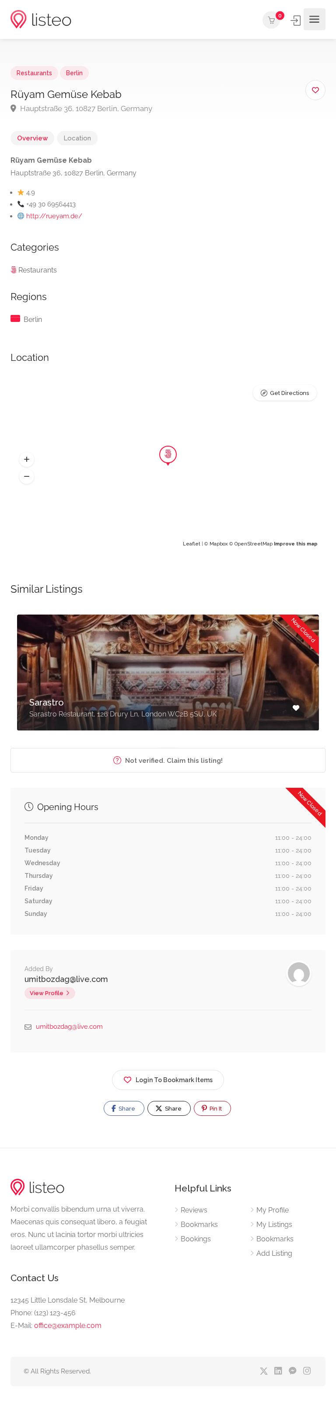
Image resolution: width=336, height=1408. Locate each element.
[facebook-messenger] (292, 1371)
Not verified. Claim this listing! (173, 761)
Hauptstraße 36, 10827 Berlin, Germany (85, 108)
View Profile (46, 993)
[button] (26, 459)
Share (126, 1108)
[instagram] (306, 1371)
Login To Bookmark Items (174, 1079)
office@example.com (68, 1325)
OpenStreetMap (253, 544)
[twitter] (263, 1371)
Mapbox (219, 544)
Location (77, 138)
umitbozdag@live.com (66, 979)
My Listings (274, 1224)
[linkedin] (278, 1371)
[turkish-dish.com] (40, 19)
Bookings (196, 1239)
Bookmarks (199, 1224)
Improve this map (296, 544)
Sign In (296, 20)
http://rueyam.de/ (54, 216)
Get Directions (289, 393)
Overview (32, 138)
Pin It (215, 1108)
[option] (168, 679)
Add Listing (274, 1253)
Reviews (194, 1210)
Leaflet (191, 544)
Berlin (74, 73)
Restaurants (34, 73)
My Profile (272, 1210)
